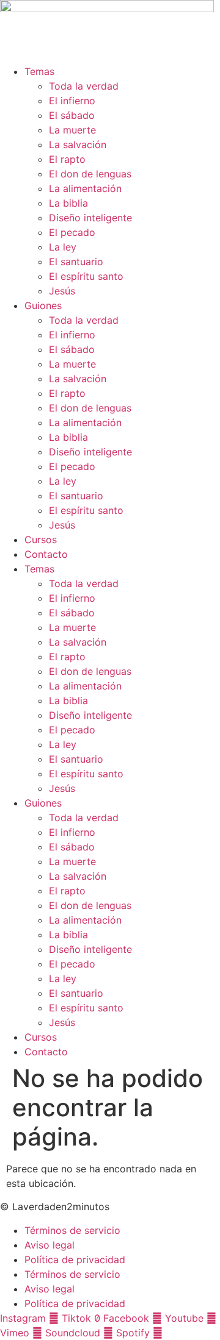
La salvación (77, 144)
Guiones (43, 305)
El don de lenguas (90, 174)
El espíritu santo (86, 276)
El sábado (72, 115)
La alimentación (85, 188)
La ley (62, 247)
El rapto (67, 159)
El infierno (72, 100)
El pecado (72, 232)
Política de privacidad (74, 1259)
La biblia (68, 203)
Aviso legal (49, 1245)
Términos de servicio (72, 1230)
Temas (39, 71)
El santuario (76, 261)
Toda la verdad (84, 86)
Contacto (46, 554)
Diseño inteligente (90, 218)
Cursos (40, 539)
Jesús (62, 291)
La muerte (72, 130)
